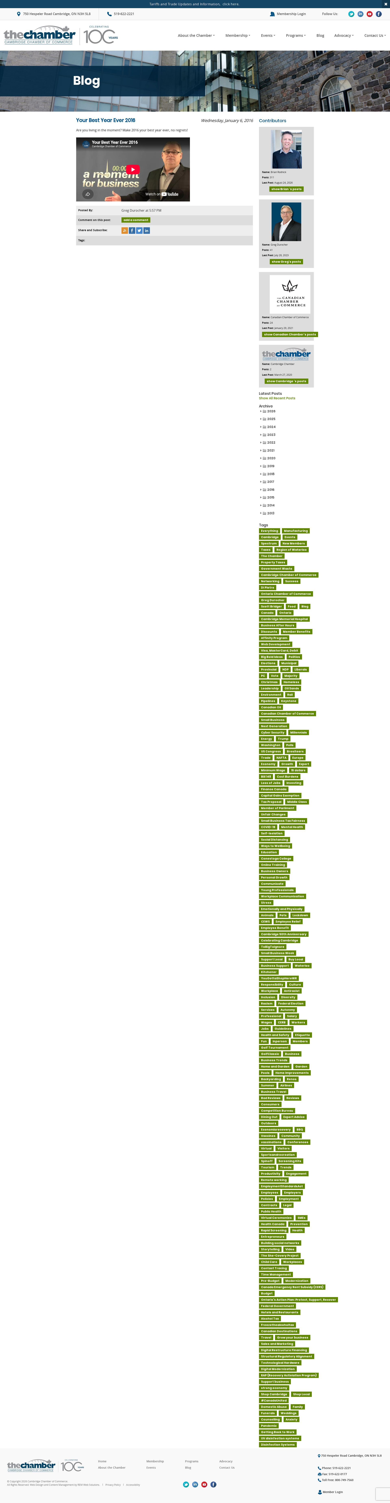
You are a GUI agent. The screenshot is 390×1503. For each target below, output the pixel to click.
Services (268, 1010)
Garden (301, 1066)
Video (289, 1249)
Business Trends (274, 1060)
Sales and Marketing (277, 1344)
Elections (268, 663)
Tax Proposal (271, 802)
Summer (267, 1085)
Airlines (286, 1085)
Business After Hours (277, 625)
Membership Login (291, 14)
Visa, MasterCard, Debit (279, 651)
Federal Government (277, 1306)
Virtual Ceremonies (276, 1218)
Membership (236, 35)
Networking (270, 581)
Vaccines (268, 1136)
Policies (267, 1199)
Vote (274, 676)
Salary (292, 1016)
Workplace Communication (282, 896)
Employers (292, 1193)
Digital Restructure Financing (284, 1350)
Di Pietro (267, 588)
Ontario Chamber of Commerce (286, 594)
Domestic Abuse (274, 1407)
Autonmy (288, 1010)
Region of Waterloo (291, 550)
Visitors (283, 1148)
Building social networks (280, 1243)
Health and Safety (275, 1035)
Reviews (292, 1098)
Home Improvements (292, 1073)
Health (297, 1230)
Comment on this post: (94, 220)
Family (298, 1407)
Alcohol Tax (270, 1319)
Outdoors (268, 1123)
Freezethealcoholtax (277, 1325)
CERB (282, 1022)
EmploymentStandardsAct (282, 1186)
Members (300, 1041)
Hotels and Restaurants (279, 1312)
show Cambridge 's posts (286, 381)
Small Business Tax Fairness (283, 821)
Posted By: (85, 210)
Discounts (269, 632)
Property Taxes (273, 562)
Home (102, 1461)
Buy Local (295, 959)
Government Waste (276, 569)
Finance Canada (273, 789)
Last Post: (268, 182)
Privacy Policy (113, 1484)
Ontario (285, 613)
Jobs (265, 1029)
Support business (275, 1382)
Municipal (288, 663)
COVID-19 (268, 827)
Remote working (274, 1180)
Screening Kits (289, 1161)
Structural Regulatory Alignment (286, 1356)
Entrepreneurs (272, 1237)
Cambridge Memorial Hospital (284, 619)
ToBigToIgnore (272, 947)
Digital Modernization (278, 1369)
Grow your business (292, 1337)
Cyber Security (272, 732)
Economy (268, 764)
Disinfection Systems (278, 1445)
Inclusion (268, 997)
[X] (351, 14)
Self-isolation (272, 833)
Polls (290, 745)
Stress (266, 903)
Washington (270, 745)
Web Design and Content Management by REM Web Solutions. (65, 1484)
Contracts (269, 1205)
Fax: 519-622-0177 (334, 1474)
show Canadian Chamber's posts (290, 334)
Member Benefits (296, 632)
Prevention (299, 1224)
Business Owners (274, 871)
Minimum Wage (273, 770)
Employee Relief (288, 922)
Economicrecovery (276, 1130)
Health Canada (272, 1224)
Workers (298, 1022)
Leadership (270, 688)
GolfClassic (270, 1054)
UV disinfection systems (280, 1438)
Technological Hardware (280, 1363)
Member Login (332, 1492)
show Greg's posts (286, 262)
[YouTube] (370, 14)
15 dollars (298, 770)
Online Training (273, 865)
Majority (290, 676)
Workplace (269, 991)
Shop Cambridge (274, 1394)
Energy (266, 739)
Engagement (296, 1174)
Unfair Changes (273, 814)
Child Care (269, 1262)
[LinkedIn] (361, 14)
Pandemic (269, 1426)
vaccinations (271, 1142)
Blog (320, 35)
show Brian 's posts (286, 189)
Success (291, 581)
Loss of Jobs (271, 783)
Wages (266, 1022)
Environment (271, 695)
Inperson (280, 1041)
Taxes (266, 550)
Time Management (276, 1274)
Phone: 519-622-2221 (336, 1468)
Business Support (275, 966)
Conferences (297, 1142)
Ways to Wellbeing (275, 846)
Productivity (270, 1174)
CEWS (265, 922)
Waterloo (302, 966)
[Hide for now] (386, 4)
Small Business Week (277, 953)
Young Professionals (277, 890)
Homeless (291, 682)
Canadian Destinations (279, 1331)
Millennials (298, 732)
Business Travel (273, 1092)
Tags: (81, 240)
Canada (267, 613)
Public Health (271, 1211)
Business (292, 1054)
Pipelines (268, 701)
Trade (266, 758)
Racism (266, 1003)
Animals (267, 915)
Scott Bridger (271, 606)
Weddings (289, 1413)
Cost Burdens (287, 777)
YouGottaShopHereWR (279, 978)
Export (304, 764)
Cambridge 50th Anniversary (284, 934)
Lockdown (300, 915)
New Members (294, 543)
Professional (271, 1016)
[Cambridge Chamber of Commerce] (62, 35)
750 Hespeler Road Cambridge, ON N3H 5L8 (57, 14)
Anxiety (291, 1419)
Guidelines (283, 1029)
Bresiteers (295, 751)
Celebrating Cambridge (279, 940)
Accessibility (133, 1484)
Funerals (268, 1413)
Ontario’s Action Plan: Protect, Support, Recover (298, 1300)
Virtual (266, 1148)
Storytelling (270, 1249)
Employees (269, 1193)
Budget (267, 1293)
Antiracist (292, 991)
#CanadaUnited (274, 1401)
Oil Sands (292, 688)
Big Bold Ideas (272, 657)
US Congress (271, 751)
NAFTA (281, 758)
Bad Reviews (271, 1098)
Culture (295, 985)
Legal (287, 1205)
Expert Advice (294, 1117)
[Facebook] (379, 14)
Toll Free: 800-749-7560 (337, 1480)
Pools (265, 1073)
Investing (293, 783)
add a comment (136, 220)
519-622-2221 (124, 14)
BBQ (300, 1130)
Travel (266, 1337)
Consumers (270, 1104)
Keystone (288, 701)
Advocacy (342, 35)
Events (267, 35)
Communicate (272, 884)
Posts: (265, 177)
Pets (283, 915)
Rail (290, 695)
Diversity (288, 997)
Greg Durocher (273, 600)
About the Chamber (195, 35)
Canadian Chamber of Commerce (287, 714)
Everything (269, 531)
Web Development (275, 644)
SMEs (302, 1218)
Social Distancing (274, 840)
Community (290, 1136)
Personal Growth (274, 877)
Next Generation (274, 726)
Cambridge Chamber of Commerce (288, 575)
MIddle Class (297, 802)
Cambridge (270, 537)
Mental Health (292, 827)
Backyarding (271, 1079)
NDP (285, 669)
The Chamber (272, 556)
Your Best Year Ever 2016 (105, 120)
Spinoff (267, 1161)
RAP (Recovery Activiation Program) (289, 1375)
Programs (294, 35)
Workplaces (292, 1262)
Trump (283, 739)
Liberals (301, 669)
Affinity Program (274, 638)
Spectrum (269, 543)
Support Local (272, 959)
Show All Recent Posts (277, 398)
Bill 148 (266, 777)
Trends (285, 1167)
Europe (297, 758)
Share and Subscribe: (92, 230)
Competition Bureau (277, 1111)
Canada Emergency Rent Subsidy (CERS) (292, 1287)
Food (292, 606)
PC (263, 676)
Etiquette (302, 1035)
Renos (292, 1079)
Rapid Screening (273, 1230)
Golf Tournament (274, 1048)
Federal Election (290, 1003)
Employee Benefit (275, 928)
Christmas (269, 682)
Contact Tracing (274, 1268)
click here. (231, 4)
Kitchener (269, 972)
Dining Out (269, 1117)
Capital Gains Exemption (280, 795)
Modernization (296, 1281)
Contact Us (373, 35)
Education (269, 852)
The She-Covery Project (280, 1256)
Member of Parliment (277, 808)
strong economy (274, 1388)
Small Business (273, 720)
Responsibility (272, 985)
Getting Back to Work (278, 1432)
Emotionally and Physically (281, 909)
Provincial (268, 669)
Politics (294, 657)
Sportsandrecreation (278, 1155)
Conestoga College (276, 859)
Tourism (267, 1167)
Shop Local (301, 1394)
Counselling (270, 1419)
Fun (264, 1041)
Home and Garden (275, 1066)
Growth (287, 764)
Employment (289, 1199)
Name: (266, 172)
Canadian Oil (271, 707)
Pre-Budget (270, 1281)
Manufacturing (296, 531)
